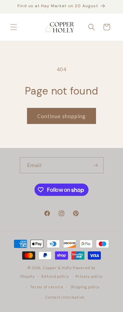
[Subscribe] (95, 165)
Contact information (65, 297)
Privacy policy (89, 276)
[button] (13, 27)
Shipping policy (85, 287)
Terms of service (47, 287)
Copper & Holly (57, 267)
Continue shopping (61, 116)
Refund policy (55, 276)
